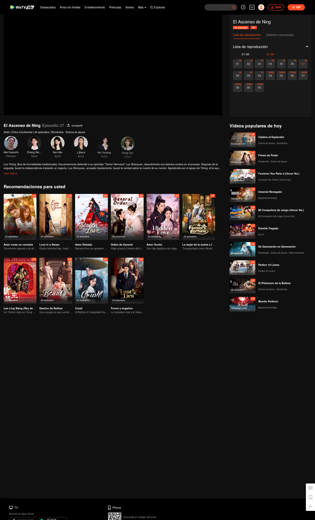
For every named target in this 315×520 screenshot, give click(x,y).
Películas (115, 7)
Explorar (159, 7)
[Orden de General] (127, 217)
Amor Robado (83, 244)
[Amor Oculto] (163, 217)
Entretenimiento (95, 7)
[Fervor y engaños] (127, 281)
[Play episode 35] (281, 63)
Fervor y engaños (122, 308)
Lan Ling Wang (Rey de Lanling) (24, 308)
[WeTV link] (22, 7)
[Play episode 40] (259, 75)
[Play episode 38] (237, 75)
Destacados (48, 7)
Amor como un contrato (18, 244)
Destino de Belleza (51, 308)
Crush (79, 308)
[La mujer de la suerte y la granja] (198, 217)
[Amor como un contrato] (20, 217)
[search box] (234, 7)
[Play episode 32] (248, 63)
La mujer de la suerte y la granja (202, 244)
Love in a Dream (49, 244)
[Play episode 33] (259, 63)
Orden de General (122, 244)
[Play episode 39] (248, 75)
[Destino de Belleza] (55, 281)
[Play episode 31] (237, 63)
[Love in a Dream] (55, 217)
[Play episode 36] (292, 63)
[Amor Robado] (91, 217)
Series (129, 7)
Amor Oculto (154, 244)
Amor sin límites (70, 7)
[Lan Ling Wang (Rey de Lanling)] (20, 281)
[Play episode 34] (270, 63)
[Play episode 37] (303, 63)
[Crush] (91, 281)
